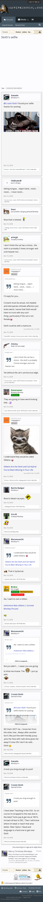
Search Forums (7, 25)
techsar (6, 686)
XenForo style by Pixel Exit (28, 899)
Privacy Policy (38, 895)
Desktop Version (35, 888)
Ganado (14, 95)
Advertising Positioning (13, 897)
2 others (35, 200)
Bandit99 (19, 169)
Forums (9, 19)
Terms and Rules (27, 895)
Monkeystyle (8, 888)
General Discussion (21, 862)
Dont (13, 209)
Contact (24, 891)
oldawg (6, 228)
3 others (35, 260)
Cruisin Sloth (17, 694)
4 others (31, 228)
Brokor (6, 169)
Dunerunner (8, 200)
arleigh (14, 237)
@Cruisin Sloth (10, 103)
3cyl (5, 410)
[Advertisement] (21, 62)
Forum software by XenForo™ (10, 899)
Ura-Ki (14, 514)
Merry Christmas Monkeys (20, 851)
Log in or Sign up (34, 2)
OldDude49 (16, 181)
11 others (28, 169)
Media (23, 19)
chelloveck (19, 686)
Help (33, 891)
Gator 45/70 (17, 200)
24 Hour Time (21, 888)
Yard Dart (13, 169)
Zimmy (14, 344)
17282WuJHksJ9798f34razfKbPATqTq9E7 (18, 883)
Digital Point (27, 897)
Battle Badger (17, 488)
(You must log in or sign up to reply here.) (27, 847)
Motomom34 (25, 200)
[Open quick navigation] (40, 32)
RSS (39, 891)
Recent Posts (20, 25)
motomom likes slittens (14, 88)
